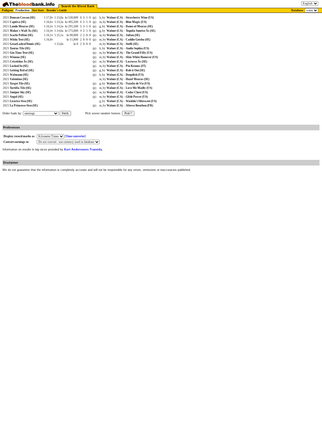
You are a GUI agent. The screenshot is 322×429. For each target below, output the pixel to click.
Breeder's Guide (57, 10)
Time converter (75, 136)
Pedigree (7, 10)
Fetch (65, 113)
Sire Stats (38, 10)
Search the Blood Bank (77, 6)
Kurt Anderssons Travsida (83, 149)
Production (22, 10)
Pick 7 (128, 113)
